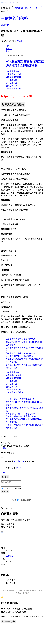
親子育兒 (20, 468)
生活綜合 (20, 41)
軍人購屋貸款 (11, 80)
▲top (3, 472)
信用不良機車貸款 (13, 74)
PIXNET (11, 590)
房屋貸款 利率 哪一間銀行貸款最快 (21, 356)
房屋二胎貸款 (11, 83)
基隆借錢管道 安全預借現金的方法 (20, 339)
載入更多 (5, 477)
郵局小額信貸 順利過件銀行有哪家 (20, 353)
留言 (22, 461)
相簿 (8, 46)
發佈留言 (5, 491)
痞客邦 (17, 461)
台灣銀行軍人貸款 (13, 89)
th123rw (4, 448)
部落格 (9, 49)
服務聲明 (26, 593)
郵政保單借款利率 (13, 77)
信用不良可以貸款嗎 (14, 392)
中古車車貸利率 (12, 71)
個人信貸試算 (11, 86)
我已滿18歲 (6, 621)
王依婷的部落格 (14, 18)
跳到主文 (5, 25)
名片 (8, 51)
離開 (13, 621)
